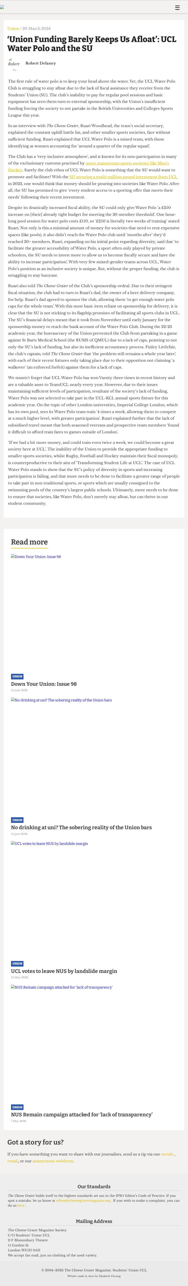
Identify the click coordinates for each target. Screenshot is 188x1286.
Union (13, 28)
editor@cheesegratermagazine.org (83, 1200)
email (12, 1161)
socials (167, 1154)
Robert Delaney (40, 63)
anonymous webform (53, 1161)
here (21, 1205)
